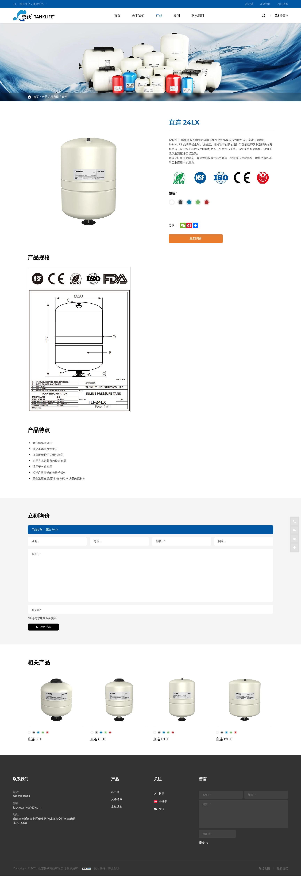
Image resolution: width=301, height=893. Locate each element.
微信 (161, 809)
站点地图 (264, 868)
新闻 (177, 15)
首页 (117, 15)
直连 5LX (35, 739)
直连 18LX (223, 739)
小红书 (163, 801)
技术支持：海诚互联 (106, 869)
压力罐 (249, 4)
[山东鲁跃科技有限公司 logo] (35, 15)
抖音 (161, 794)
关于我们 (138, 15)
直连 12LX (160, 739)
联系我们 (197, 15)
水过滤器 (282, 4)
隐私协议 (282, 868)
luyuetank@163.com (27, 808)
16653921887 (21, 797)
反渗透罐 (265, 4)
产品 (159, 15)
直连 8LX (97, 739)
